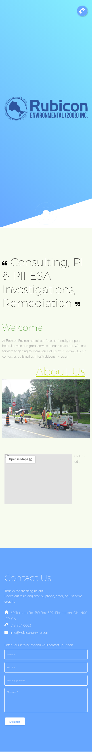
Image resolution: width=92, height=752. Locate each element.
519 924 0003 (20, 625)
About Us (60, 371)
